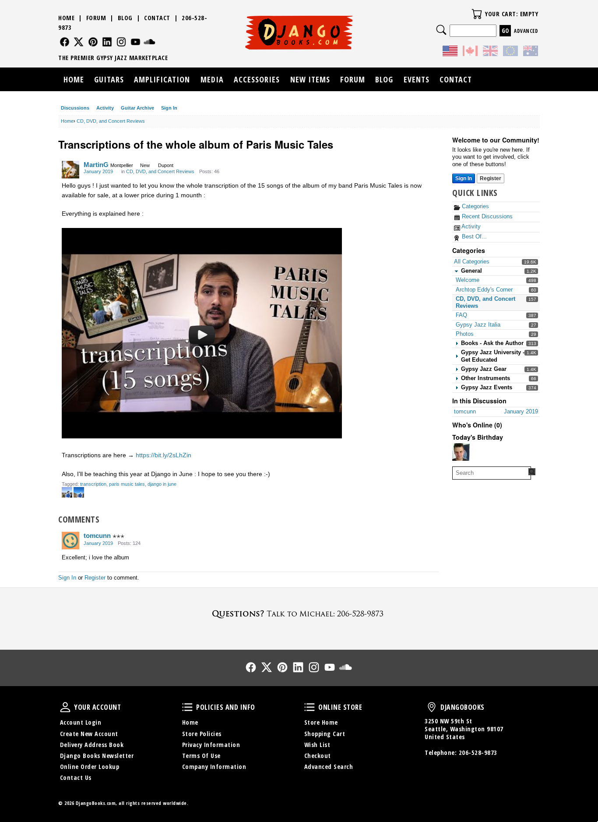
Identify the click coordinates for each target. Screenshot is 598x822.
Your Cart (477, 14)
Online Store (310, 707)
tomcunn (97, 535)
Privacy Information (211, 744)
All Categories (471, 261)
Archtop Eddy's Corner (484, 289)
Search (441, 30)
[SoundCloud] (149, 42)
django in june (162, 484)
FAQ (461, 315)
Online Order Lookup (90, 766)
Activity (105, 107)
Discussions (75, 107)
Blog (125, 18)
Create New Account (89, 733)
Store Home (321, 722)
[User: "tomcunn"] (70, 540)
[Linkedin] (107, 42)
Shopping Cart (324, 733)
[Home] (299, 32)
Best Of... (473, 236)
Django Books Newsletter (97, 755)
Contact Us (75, 777)
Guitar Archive (137, 107)
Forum (96, 18)
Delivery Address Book (92, 744)
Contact (157, 18)
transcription (93, 484)
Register (490, 178)
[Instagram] (121, 42)
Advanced (526, 31)
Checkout (317, 755)
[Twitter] (78, 42)
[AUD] (530, 52)
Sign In (169, 107)
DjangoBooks (432, 707)
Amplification (162, 79)
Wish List (317, 744)
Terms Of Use (201, 755)
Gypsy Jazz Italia (478, 324)
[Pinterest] (93, 42)
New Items (310, 79)
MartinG (96, 164)
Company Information (214, 766)
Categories (474, 206)
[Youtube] (135, 42)
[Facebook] (64, 42)
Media (212, 79)
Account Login (81, 722)
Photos (465, 334)
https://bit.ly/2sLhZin (163, 455)
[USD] (450, 52)
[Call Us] (299, 613)
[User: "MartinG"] (70, 169)
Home (66, 18)
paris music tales (127, 484)
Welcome (467, 280)
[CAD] (470, 52)
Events (416, 79)
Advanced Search (328, 766)
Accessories (257, 79)
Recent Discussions (486, 216)
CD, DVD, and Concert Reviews (160, 171)
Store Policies (202, 733)
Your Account (65, 707)
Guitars (109, 79)
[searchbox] (491, 473)
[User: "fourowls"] (461, 452)
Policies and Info (187, 707)
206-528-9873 (478, 752)
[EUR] (510, 52)
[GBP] (490, 52)
